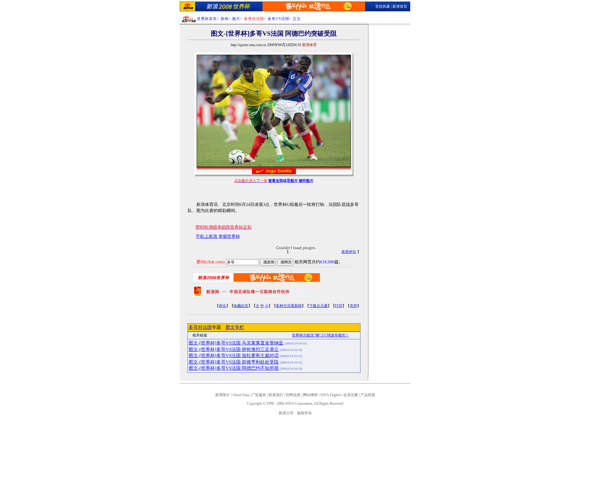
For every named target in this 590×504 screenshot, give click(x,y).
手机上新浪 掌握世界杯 (218, 236)
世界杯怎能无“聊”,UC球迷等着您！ (320, 335)
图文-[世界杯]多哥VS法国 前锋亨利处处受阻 (234, 362)
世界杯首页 (207, 19)
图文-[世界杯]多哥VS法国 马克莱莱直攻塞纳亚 (236, 343)
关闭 (353, 306)
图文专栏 (235, 327)
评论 (222, 306)
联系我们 (276, 395)
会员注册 (350, 395)
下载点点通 (318, 306)
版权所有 (304, 413)
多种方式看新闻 (289, 306)
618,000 (327, 262)
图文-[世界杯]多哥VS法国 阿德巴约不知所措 (234, 368)
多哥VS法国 (278, 19)
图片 (236, 19)
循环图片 (306, 181)
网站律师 (310, 395)
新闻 (225, 19)
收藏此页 (241, 306)
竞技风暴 (382, 6)
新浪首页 (399, 6)
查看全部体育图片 (283, 181)
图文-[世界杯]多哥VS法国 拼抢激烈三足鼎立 (234, 349)
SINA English (330, 395)
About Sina (240, 395)
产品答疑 (367, 395)
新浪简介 (222, 395)
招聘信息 (293, 395)
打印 (338, 306)
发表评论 (348, 252)
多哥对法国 (200, 327)
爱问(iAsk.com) (210, 262)
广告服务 (258, 395)
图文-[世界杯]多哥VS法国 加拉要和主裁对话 (234, 355)
